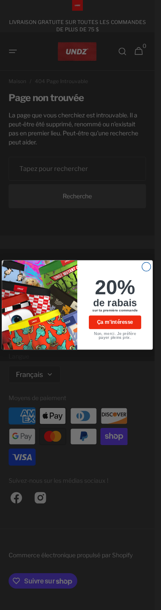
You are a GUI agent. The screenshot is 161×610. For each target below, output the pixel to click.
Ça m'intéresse (115, 322)
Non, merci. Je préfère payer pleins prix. (115, 336)
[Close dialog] (146, 267)
